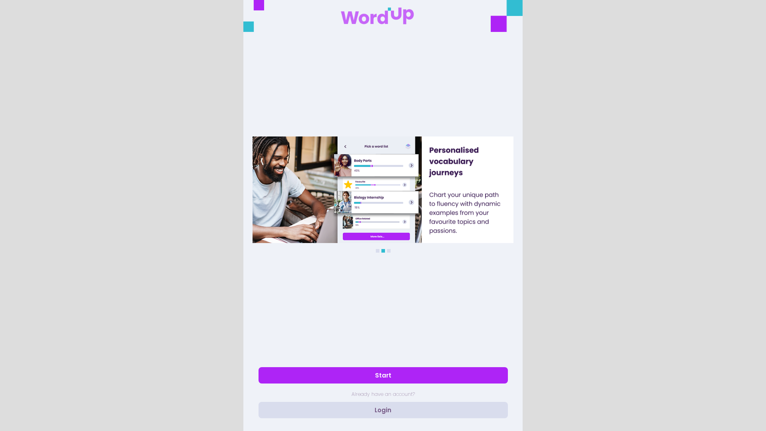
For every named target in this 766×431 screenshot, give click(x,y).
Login (383, 410)
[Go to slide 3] (389, 251)
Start (383, 375)
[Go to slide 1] (377, 251)
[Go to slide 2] (383, 251)
